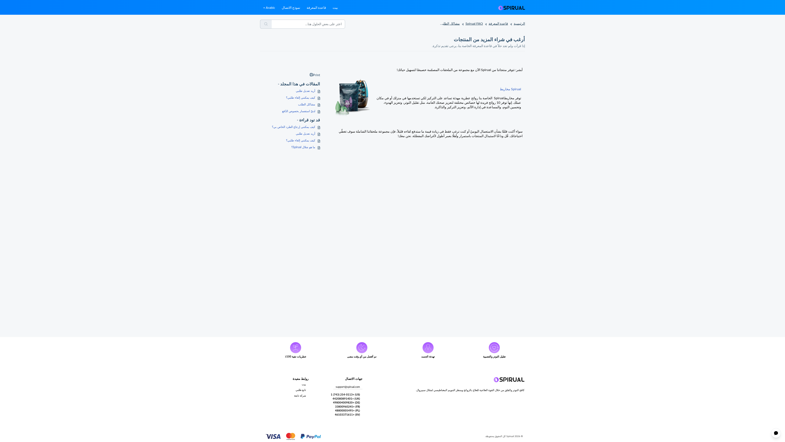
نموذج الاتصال (291, 7)
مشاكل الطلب (306, 104)
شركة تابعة (300, 396)
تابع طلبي (301, 390)
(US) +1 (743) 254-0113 (345, 395)
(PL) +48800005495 (347, 410)
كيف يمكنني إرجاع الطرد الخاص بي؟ (293, 127)
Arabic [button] (270, 7)
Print (316, 75)
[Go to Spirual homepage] (511, 7)
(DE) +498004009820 (346, 402)
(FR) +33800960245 (347, 407)
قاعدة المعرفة (316, 7)
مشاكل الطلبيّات (448, 23)
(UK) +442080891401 (346, 399)
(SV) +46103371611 (347, 415)
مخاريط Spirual (510, 89)
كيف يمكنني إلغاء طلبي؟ (300, 97)
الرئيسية (519, 23)
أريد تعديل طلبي (305, 91)
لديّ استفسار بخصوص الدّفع (298, 111)
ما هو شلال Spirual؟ (303, 147)
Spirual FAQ (474, 23)
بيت (335, 7)
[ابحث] (266, 24)
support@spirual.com (348, 387)
